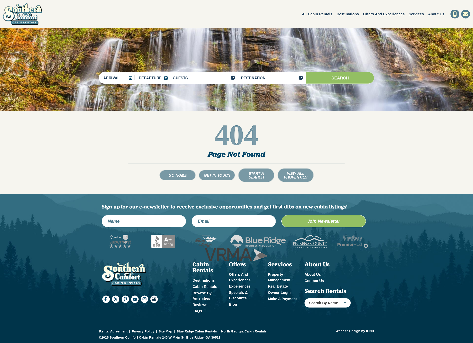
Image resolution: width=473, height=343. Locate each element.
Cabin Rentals (205, 287)
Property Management (279, 277)
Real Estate (278, 286)
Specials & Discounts (238, 295)
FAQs (197, 311)
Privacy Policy (143, 331)
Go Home (178, 175)
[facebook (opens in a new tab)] (106, 299)
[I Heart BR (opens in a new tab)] (154, 299)
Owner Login (279, 293)
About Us (436, 14)
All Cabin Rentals (317, 14)
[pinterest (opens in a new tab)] (125, 299)
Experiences (240, 286)
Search (340, 78)
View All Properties (295, 175)
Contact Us (314, 281)
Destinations (348, 14)
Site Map (165, 331)
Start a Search (256, 175)
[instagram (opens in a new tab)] (144, 299)
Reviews (200, 305)
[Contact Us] (465, 14)
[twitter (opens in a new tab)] (115, 299)
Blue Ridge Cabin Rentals (196, 331)
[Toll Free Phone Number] (454, 14)
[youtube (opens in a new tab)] (135, 299)
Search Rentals (325, 291)
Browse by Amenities (202, 295)
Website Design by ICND (355, 331)
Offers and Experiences (384, 14)
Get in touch (217, 175)
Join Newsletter (323, 221)
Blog (233, 304)
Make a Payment (282, 299)
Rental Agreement (113, 331)
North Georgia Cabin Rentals (244, 331)
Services (416, 14)
